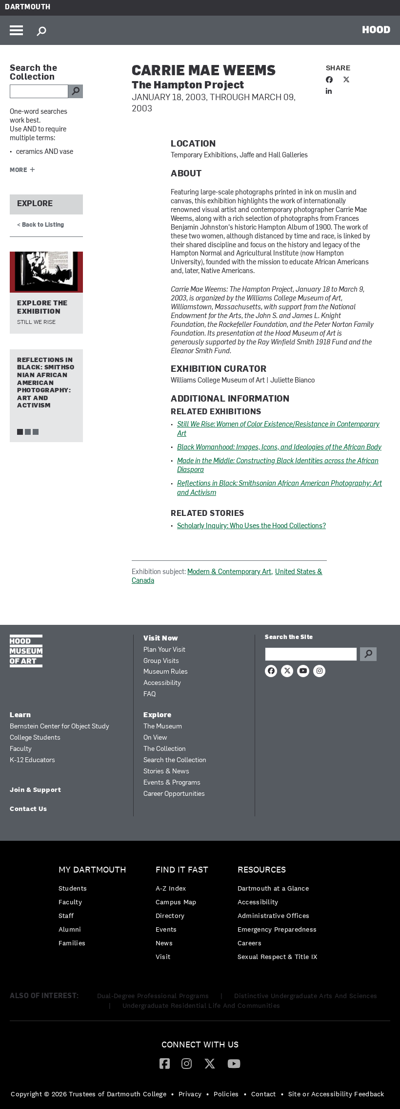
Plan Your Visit (164, 650)
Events (166, 929)
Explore (35, 204)
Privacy (190, 1093)
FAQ (149, 694)
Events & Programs (171, 783)
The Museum (162, 726)
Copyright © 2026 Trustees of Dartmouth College (88, 1093)
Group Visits (161, 661)
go (75, 91)
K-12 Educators (32, 760)
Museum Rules (165, 672)
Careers (249, 942)
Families (72, 942)
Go (368, 654)
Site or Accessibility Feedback (336, 1093)
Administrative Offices (274, 915)
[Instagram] (186, 1063)
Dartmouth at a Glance (273, 888)
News (164, 942)
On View (155, 738)
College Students (35, 738)
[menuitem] (95, 909)
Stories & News (166, 771)
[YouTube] (233, 1063)
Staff (66, 915)
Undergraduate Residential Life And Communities (201, 1005)
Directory (170, 915)
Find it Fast (182, 869)
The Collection (164, 749)
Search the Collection (174, 760)
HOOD (376, 29)
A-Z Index (171, 888)
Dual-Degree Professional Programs (153, 995)
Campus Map (176, 901)
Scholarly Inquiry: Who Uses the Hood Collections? (251, 526)
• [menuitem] (172, 1093)
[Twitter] (210, 1063)
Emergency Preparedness (277, 929)
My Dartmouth (92, 869)
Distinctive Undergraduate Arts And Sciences (305, 995)
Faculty (21, 749)
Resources (262, 869)
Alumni (70, 929)
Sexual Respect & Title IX (278, 956)
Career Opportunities (174, 794)
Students (73, 888)
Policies (226, 1093)
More (18, 170)
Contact (263, 1093)
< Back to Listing (40, 225)
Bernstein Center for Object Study (59, 726)
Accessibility (162, 683)
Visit (163, 956)
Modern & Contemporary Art (229, 572)
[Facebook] (165, 1063)
